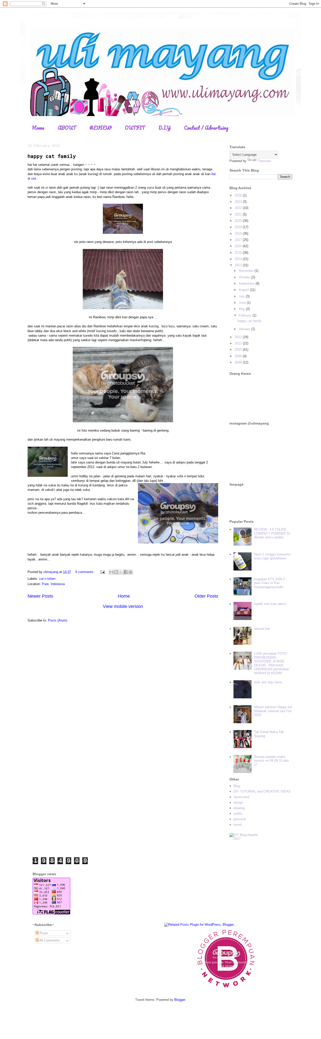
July (242, 296)
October (245, 277)
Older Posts (206, 596)
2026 (239, 195)
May (242, 309)
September (247, 283)
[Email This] (111, 572)
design (238, 802)
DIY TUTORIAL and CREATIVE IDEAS (262, 791)
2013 (239, 265)
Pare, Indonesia (53, 584)
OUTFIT (135, 128)
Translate (264, 161)
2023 (239, 201)
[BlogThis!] (116, 572)
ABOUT (67, 128)
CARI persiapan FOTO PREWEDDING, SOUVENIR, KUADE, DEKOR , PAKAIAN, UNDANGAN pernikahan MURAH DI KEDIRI (271, 663)
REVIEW (100, 128)
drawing (239, 808)
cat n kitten (47, 579)
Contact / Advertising (206, 128)
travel (237, 824)
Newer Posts (40, 596)
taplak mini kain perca (270, 604)
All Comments (49, 940)
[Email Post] (102, 572)
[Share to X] (120, 572)
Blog (236, 786)
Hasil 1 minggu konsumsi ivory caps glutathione (272, 556)
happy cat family (52, 156)
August (244, 290)
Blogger (179, 1000)
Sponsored (241, 797)
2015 (239, 252)
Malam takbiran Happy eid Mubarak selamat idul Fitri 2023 (273, 711)
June (243, 302)
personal (239, 819)
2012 (239, 337)
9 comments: (85, 572)
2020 (239, 221)
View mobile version (123, 606)
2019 (239, 227)
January (245, 329)
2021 (239, 214)
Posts (43, 933)
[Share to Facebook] (125, 572)
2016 (239, 246)
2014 (239, 259)
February (246, 315)
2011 (239, 343)
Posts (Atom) (57, 620)
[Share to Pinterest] (130, 572)
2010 (239, 349)
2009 (239, 356)
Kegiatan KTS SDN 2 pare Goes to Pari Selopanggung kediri (269, 583)
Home (38, 128)
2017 (239, 240)
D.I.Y (164, 128)
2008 (239, 362)
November (247, 271)
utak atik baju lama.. (269, 682)
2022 (239, 208)
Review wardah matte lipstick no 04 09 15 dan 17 (271, 760)
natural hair (262, 629)
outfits (238, 813)
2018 (239, 233)
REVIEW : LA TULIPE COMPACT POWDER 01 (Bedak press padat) (272, 533)
